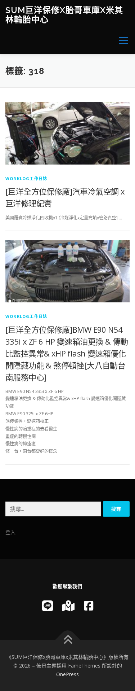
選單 (121, 41)
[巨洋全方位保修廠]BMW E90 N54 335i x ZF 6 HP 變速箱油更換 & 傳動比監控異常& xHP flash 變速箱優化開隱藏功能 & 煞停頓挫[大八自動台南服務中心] (66, 353)
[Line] (47, 605)
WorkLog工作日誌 (26, 178)
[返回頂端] (67, 640)
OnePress (67, 674)
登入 (10, 532)
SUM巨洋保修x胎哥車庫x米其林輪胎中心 (64, 14)
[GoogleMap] (68, 605)
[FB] (88, 605)
